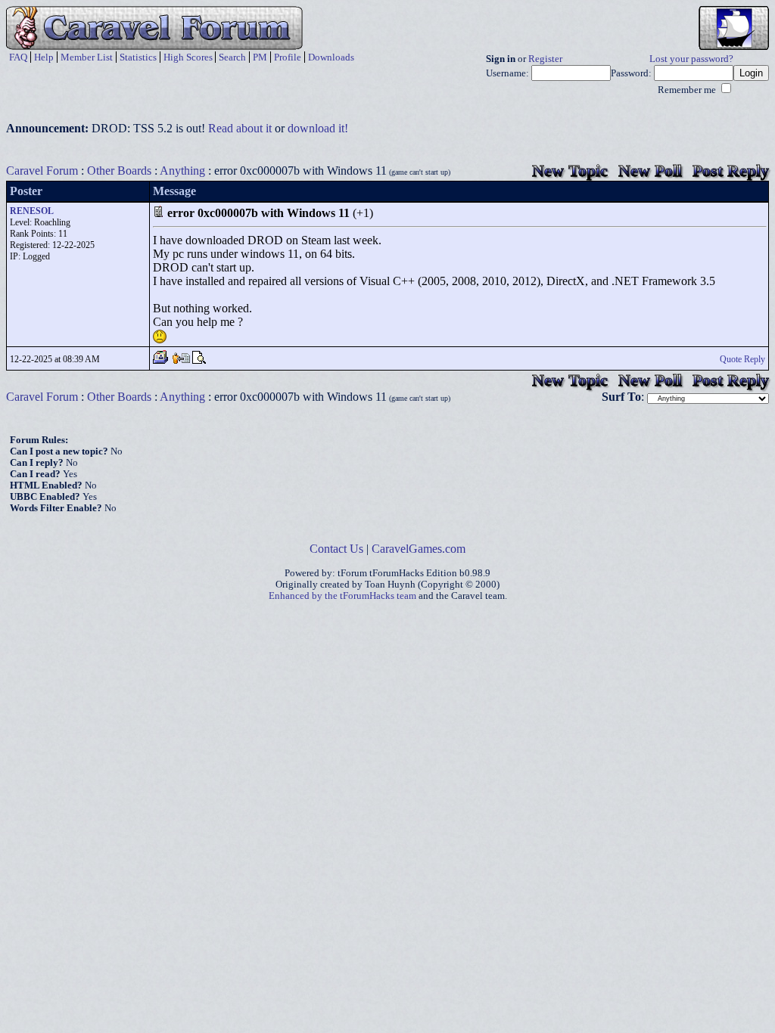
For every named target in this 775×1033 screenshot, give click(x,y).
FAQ (18, 57)
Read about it (240, 128)
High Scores (188, 57)
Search (232, 57)
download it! (318, 128)
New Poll (650, 170)
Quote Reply (742, 359)
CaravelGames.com (418, 548)
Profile (287, 57)
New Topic (570, 170)
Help (44, 57)
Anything (182, 170)
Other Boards (119, 170)
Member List (87, 57)
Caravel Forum (42, 170)
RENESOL (32, 211)
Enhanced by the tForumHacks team (342, 596)
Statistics (138, 57)
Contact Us (336, 548)
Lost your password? (691, 59)
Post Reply (731, 170)
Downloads (331, 57)
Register (545, 59)
